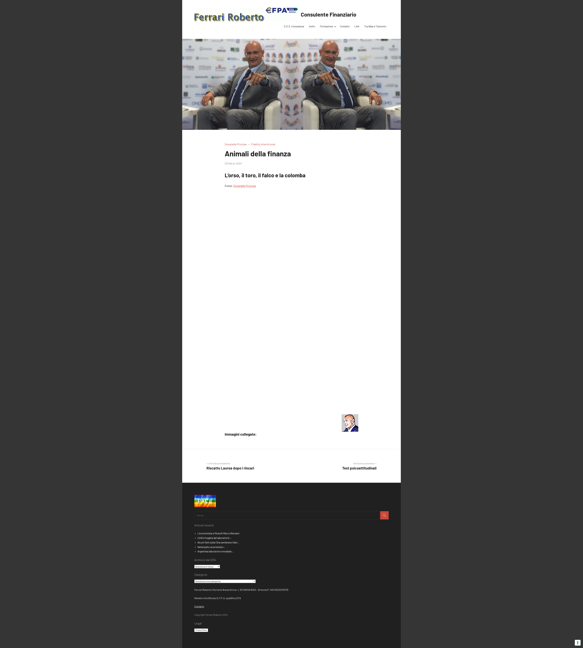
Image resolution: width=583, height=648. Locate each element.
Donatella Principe (236, 144)
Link (357, 26)
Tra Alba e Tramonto (375, 26)
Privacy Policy (201, 630)
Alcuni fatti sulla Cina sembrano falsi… (218, 542)
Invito (312, 26)
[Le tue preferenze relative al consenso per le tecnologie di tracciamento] (578, 643)
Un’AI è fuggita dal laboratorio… (215, 537)
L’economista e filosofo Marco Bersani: (219, 533)
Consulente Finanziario (328, 14)
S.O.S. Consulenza (294, 26)
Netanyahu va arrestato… (211, 546)
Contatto (345, 26)
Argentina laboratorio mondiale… (216, 551)
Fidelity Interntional (263, 144)
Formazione (326, 26)
